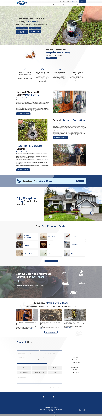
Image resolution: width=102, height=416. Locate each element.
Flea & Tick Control (75, 364)
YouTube (20, 410)
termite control (76, 132)
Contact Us (82, 1)
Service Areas (76, 372)
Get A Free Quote (52, 57)
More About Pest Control (24, 113)
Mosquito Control (76, 362)
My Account (47, 396)
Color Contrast (55, 415)
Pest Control (22, 28)
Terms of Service (54, 412)
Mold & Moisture (36, 31)
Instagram (23, 410)
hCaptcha (60, 387)
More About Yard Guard (24, 169)
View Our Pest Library (52, 261)
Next (85, 42)
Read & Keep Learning (52, 332)
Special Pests (76, 369)
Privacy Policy (47, 412)
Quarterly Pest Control (34, 101)
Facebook (17, 410)
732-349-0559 (74, 1)
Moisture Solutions (75, 367)
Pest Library (57, 396)
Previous (71, 42)
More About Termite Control (61, 137)
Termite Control (35, 28)
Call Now (81, 180)
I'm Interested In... (20, 365)
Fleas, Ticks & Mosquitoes (22, 32)
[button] (64, 4)
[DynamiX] (82, 410)
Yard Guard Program (23, 165)
